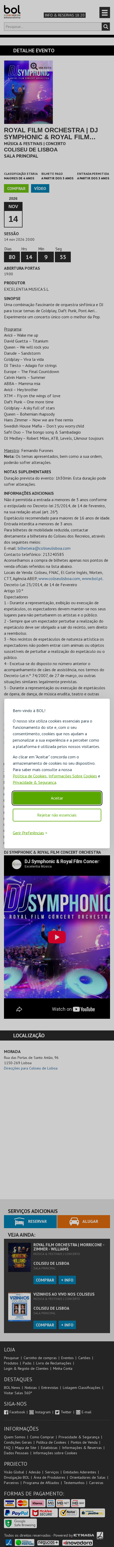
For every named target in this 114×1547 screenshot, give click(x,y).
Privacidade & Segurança (34, 782)
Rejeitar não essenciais (57, 815)
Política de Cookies (30, 776)
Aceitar (57, 798)
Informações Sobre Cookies (73, 776)
